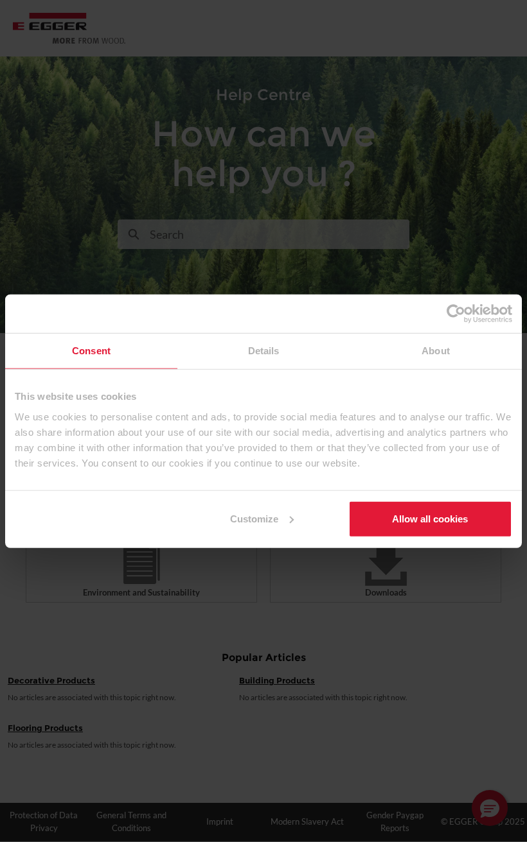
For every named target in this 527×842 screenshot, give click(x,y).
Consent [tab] (91, 350)
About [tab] (436, 350)
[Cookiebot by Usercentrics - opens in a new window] (456, 313)
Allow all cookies (430, 518)
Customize (254, 518)
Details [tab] (264, 350)
